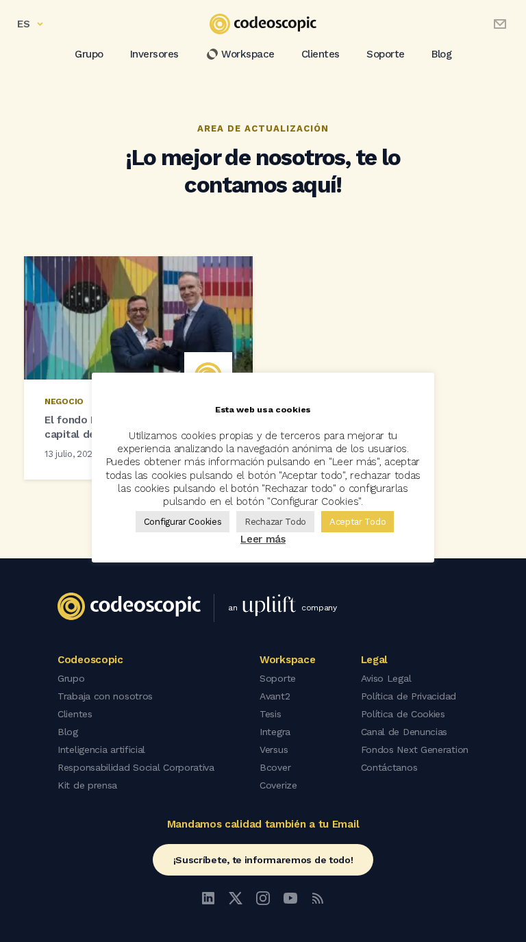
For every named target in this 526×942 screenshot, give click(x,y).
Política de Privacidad (408, 696)
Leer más (263, 539)
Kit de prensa (87, 785)
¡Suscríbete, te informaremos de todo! (263, 859)
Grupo (89, 54)
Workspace (248, 54)
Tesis (270, 713)
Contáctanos (389, 767)
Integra (275, 731)
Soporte (385, 54)
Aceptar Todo (357, 522)
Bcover (275, 767)
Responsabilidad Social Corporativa (136, 767)
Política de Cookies (403, 713)
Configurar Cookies (183, 522)
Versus (274, 749)
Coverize (278, 785)
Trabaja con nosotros (105, 696)
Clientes (320, 54)
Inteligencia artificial (101, 749)
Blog (441, 54)
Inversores (154, 54)
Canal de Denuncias (404, 731)
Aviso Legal (386, 678)
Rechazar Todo (275, 522)
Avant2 (275, 696)
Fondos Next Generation (414, 749)
